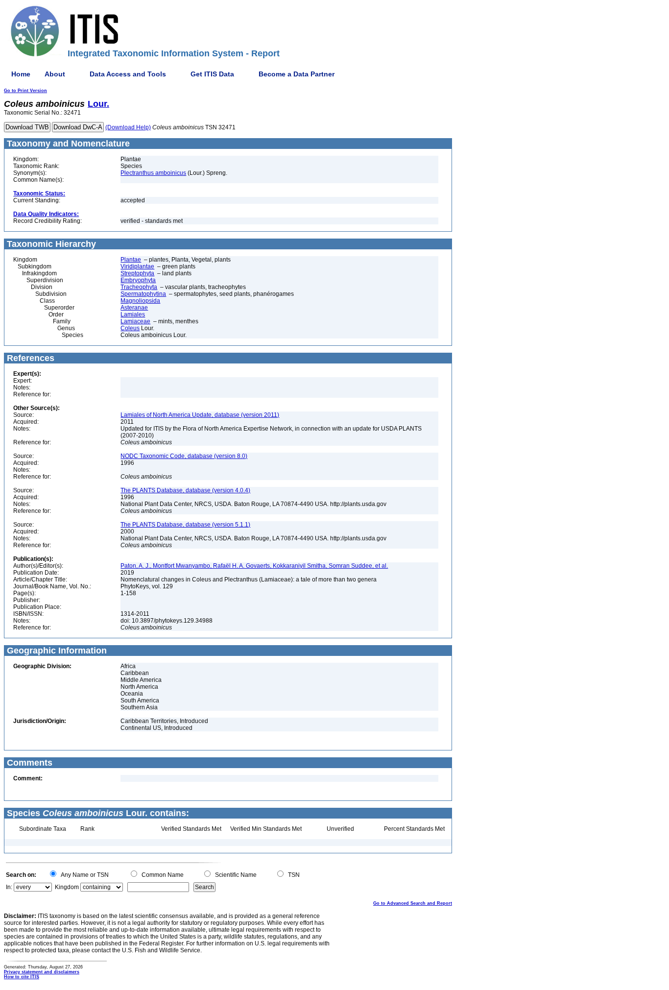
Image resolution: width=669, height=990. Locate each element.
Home (20, 74)
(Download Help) (128, 127)
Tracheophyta (138, 287)
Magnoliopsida (140, 300)
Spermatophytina (143, 293)
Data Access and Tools (128, 74)
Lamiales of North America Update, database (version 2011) (199, 414)
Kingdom (67, 887)
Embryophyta (138, 280)
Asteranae (134, 307)
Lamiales (132, 314)
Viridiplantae (137, 266)
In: (9, 887)
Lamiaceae (135, 321)
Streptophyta (137, 273)
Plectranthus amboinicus (153, 172)
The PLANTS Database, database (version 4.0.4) (185, 490)
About (55, 74)
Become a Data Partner (296, 74)
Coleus (130, 328)
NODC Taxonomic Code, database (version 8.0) (183, 456)
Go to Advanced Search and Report (412, 903)
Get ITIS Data (212, 74)
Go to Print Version (25, 90)
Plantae (130, 259)
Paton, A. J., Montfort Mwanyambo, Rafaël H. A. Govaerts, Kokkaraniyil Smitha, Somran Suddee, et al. (254, 565)
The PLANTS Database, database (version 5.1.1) (185, 524)
